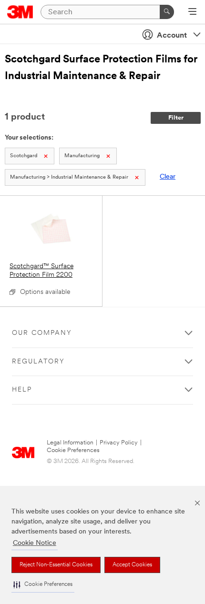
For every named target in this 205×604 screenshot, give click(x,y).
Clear (167, 177)
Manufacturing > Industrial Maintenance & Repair (69, 177)
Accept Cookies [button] (132, 565)
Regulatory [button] (38, 361)
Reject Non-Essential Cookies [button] (56, 565)
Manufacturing (82, 156)
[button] (42, 585)
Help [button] (22, 389)
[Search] (167, 12)
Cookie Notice (34, 543)
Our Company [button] (42, 333)
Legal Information (70, 443)
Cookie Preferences (73, 450)
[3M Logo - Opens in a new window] (20, 12)
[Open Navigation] (192, 12)
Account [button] (172, 36)
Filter (176, 118)
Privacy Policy (119, 443)
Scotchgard (23, 156)
